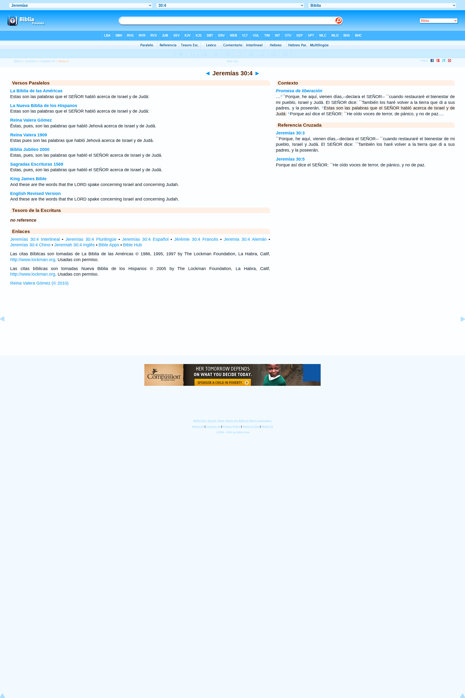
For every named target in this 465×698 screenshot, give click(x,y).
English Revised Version (35, 193)
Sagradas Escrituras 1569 (36, 164)
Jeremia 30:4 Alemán (245, 239)
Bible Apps (109, 244)
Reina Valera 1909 (28, 134)
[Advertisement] (232, 325)
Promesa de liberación (299, 90)
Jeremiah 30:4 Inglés (74, 244)
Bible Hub (132, 244)
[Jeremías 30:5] (459, 329)
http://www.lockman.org (32, 259)
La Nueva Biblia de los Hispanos (43, 105)
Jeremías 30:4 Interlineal (35, 239)
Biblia (18, 61)
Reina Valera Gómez (31, 120)
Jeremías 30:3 (290, 133)
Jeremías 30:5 (290, 159)
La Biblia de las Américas (36, 90)
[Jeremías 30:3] (6, 329)
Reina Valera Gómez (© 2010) (39, 283)
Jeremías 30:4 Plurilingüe (90, 239)
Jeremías (31, 61)
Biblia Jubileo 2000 (29, 149)
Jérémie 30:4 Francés (196, 239)
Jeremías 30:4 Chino (30, 244)
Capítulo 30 (47, 61)
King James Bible (28, 178)
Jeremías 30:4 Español (145, 239)
